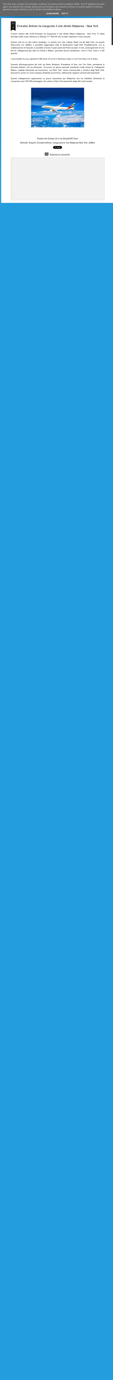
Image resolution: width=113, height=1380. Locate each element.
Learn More (52, 13)
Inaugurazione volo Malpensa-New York (70, 142)
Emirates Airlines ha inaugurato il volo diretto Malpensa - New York (57, 26)
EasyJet (32, 142)
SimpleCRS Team (70, 138)
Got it (65, 13)
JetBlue (91, 142)
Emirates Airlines (44, 142)
